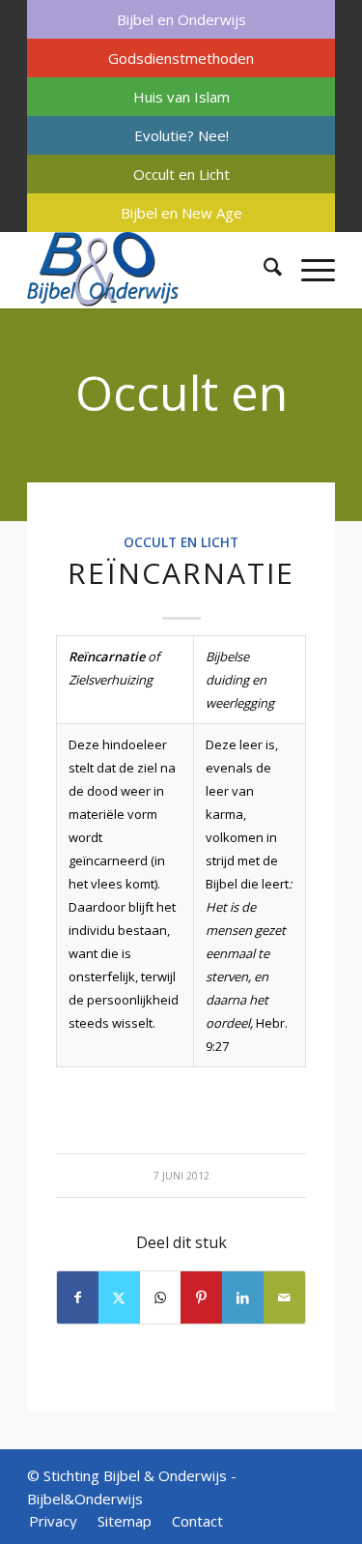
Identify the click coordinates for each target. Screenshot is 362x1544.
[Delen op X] (119, 1297)
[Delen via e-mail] (284, 1297)
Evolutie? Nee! (181, 135)
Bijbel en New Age (181, 212)
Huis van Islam (181, 96)
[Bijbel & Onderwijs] (150, 269)
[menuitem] (181, 19)
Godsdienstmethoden (181, 58)
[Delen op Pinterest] (201, 1297)
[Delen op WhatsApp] (160, 1297)
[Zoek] (263, 269)
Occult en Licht (181, 174)
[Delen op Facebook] (77, 1297)
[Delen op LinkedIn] (243, 1297)
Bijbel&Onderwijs (85, 1498)
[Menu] (308, 269)
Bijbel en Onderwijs (181, 19)
